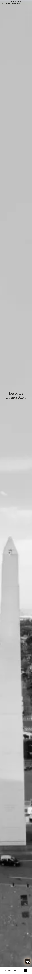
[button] (29, 2)
